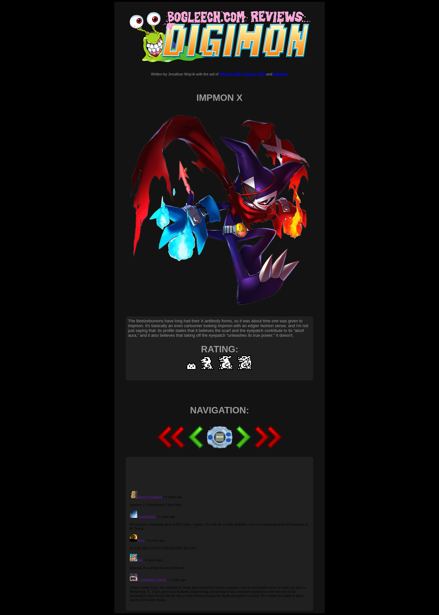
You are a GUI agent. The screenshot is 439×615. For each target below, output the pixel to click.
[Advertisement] (211, 473)
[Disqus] (219, 546)
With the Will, (230, 74)
